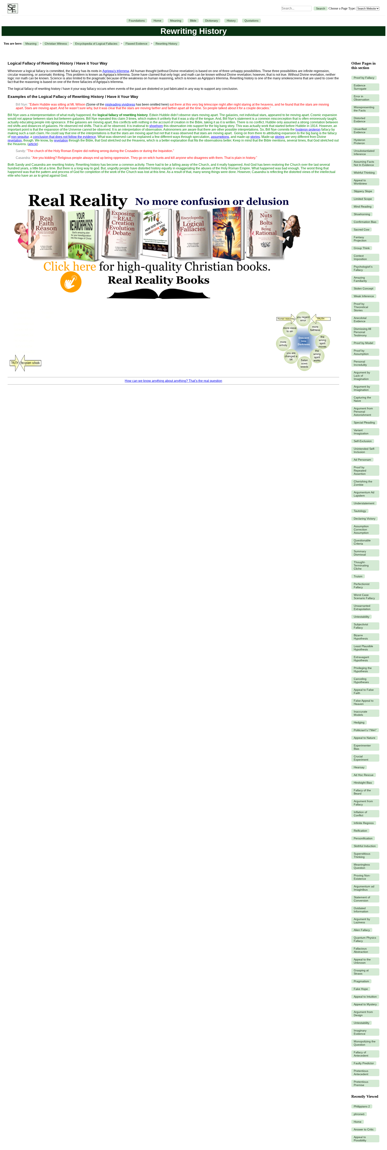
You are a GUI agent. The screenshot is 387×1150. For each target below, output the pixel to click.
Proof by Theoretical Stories (361, 307)
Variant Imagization (361, 432)
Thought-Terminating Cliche (361, 565)
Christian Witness (56, 43)
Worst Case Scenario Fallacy (364, 596)
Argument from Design (363, 1013)
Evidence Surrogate (360, 87)
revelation (15, 140)
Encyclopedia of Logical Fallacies (96, 43)
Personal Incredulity (360, 363)
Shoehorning (362, 214)
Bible (193, 20)
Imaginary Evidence (360, 1032)
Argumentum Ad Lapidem (364, 494)
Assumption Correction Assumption (361, 529)
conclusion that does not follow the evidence (64, 136)
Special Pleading (364, 422)
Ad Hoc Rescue (363, 775)
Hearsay (359, 767)
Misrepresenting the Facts (364, 109)
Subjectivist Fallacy (361, 626)
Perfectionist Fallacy (361, 585)
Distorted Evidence (359, 119)
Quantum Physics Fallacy (365, 939)
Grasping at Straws (361, 972)
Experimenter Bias (362, 747)
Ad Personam (362, 459)
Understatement (364, 503)
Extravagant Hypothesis (361, 658)
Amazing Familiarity (360, 279)
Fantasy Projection (360, 239)
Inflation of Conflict (360, 813)
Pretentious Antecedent (361, 1072)
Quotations (251, 20)
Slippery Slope (363, 191)
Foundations (137, 20)
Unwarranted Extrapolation (362, 607)
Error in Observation (361, 98)
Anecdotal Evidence (360, 319)
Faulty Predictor (364, 1063)
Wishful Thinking (364, 172)
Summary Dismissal (360, 553)
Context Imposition (360, 257)
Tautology (360, 511)
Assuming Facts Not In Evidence (364, 163)
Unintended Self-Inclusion (364, 450)
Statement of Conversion (362, 899)
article (32, 144)
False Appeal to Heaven (363, 702)
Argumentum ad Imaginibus (364, 888)
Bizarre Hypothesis (361, 637)
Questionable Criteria (362, 542)
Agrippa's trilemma (115, 71)
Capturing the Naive (362, 399)
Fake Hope (361, 989)
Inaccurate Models (360, 713)
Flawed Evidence (136, 43)
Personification (363, 838)
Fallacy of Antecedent (361, 1054)
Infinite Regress (364, 823)
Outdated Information (361, 910)
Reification (360, 830)
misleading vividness (120, 104)
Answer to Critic (364, 1129)
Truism (358, 576)
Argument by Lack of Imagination (362, 376)
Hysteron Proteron (359, 141)
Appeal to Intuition (365, 996)
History (231, 20)
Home (157, 20)
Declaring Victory (364, 518)
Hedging (359, 722)
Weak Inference (364, 296)
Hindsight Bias (363, 782)
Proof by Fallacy (364, 77)
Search (320, 8)
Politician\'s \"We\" (365, 730)
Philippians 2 (362, 1106)
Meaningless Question (362, 866)
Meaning (175, 20)
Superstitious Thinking (362, 855)
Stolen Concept (363, 288)
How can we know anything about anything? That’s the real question (173, 381)
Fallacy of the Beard (362, 792)
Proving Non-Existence (362, 877)
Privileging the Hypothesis (363, 669)
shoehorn (156, 126)
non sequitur (20, 136)
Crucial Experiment (361, 758)
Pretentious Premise (361, 1083)
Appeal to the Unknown (362, 961)
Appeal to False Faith (364, 691)
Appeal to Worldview (360, 182)
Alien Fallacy (362, 930)
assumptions (220, 136)
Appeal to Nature (364, 737)
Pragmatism (361, 981)
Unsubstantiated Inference (364, 152)
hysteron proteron (307, 129)
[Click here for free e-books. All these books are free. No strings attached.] (157, 306)
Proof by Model (363, 343)
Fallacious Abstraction (361, 950)
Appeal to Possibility (360, 1138)
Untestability (361, 616)
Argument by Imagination (362, 388)
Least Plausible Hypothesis (363, 648)
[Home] (12, 8)
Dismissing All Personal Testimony (362, 332)
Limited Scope (363, 198)
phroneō (359, 1114)
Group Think (362, 248)
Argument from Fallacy (363, 803)
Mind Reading (362, 206)
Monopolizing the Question (365, 1043)
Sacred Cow (361, 229)
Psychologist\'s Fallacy (363, 268)
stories (255, 136)
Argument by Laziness (362, 920)
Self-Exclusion (363, 441)
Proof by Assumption (361, 352)
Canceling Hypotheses (361, 680)
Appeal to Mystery (365, 1004)
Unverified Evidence (360, 130)
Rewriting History (166, 43)
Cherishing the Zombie (363, 483)
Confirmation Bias (365, 221)
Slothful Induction (365, 846)
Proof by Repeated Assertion (360, 470)
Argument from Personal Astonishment (363, 411)
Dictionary (211, 20)
